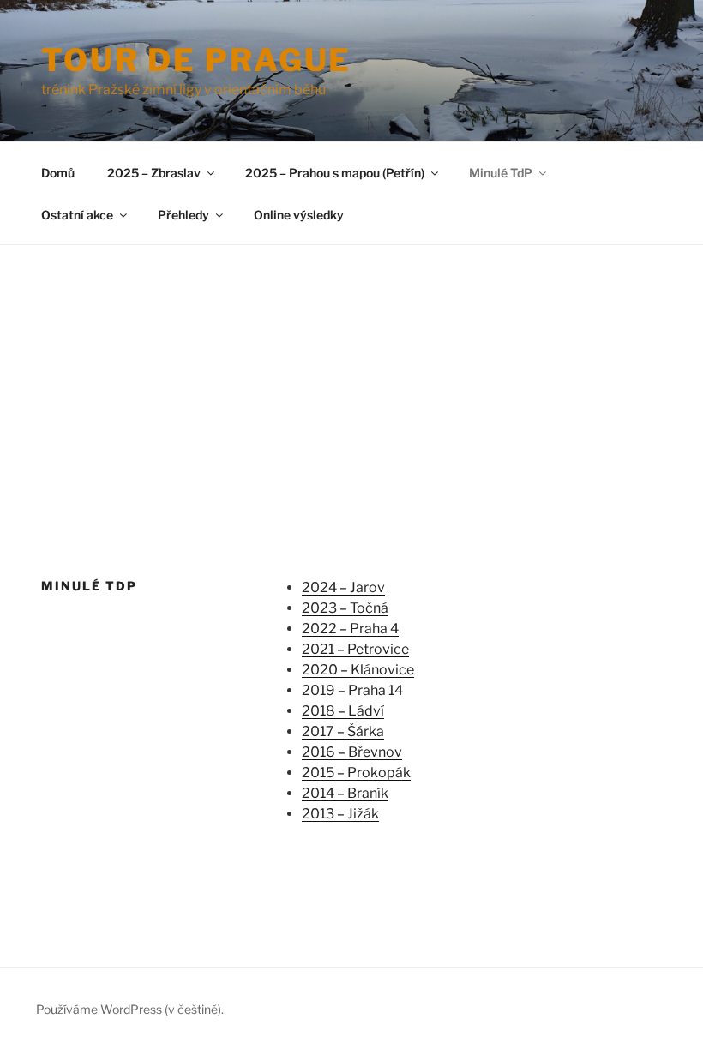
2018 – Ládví (343, 711)
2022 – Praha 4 (350, 628)
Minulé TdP (500, 172)
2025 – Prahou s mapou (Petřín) (334, 172)
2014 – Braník (345, 793)
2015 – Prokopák (356, 772)
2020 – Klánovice (358, 670)
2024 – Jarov (343, 587)
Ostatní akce (77, 214)
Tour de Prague (196, 60)
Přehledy (183, 214)
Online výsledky (299, 214)
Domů (58, 172)
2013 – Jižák (340, 814)
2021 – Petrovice (355, 649)
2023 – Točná (345, 608)
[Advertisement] (351, 374)
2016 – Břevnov (352, 752)
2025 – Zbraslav (154, 172)
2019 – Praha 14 (352, 690)
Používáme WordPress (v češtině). (130, 1009)
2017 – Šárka (343, 731)
